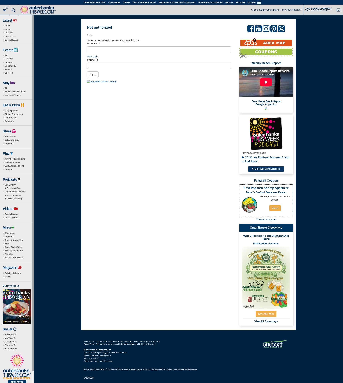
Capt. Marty (10, 36)
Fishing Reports (12, 162)
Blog (7, 244)
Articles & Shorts (13, 273)
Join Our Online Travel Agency (97, 355)
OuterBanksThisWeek (15, 192)
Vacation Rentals (13, 95)
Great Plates (10, 117)
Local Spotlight (12, 218)
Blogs (7, 29)
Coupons (9, 121)
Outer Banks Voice (13, 247)
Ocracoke (240, 2)
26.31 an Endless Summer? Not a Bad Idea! (265, 159)
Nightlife (9, 62)
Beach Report (11, 40)
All (6, 55)
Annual (8, 69)
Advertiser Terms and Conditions (98, 361)
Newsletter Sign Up (14, 251)
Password (93, 59)
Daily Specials (11, 110)
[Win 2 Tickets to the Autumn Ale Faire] (266, 276)
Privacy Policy (153, 341)
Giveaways (10, 233)
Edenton (9, 73)
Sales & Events (12, 140)
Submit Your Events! (14, 258)
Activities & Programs (15, 159)
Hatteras (229, 2)
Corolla (126, 2)
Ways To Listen (14, 195)
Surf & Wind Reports (14, 166)
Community (10, 66)
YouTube (9, 338)
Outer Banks (114, 2)
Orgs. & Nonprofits (14, 240)
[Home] (38, 9)
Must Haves (10, 136)
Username (93, 43)
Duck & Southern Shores (144, 2)
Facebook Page (14, 188)
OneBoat (102, 369)
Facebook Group (15, 199)
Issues (8, 276)
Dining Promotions (14, 114)
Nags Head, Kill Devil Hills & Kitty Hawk (177, 2)
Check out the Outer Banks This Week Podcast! (276, 9)
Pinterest (9, 345)
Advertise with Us (91, 358)
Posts (7, 26)
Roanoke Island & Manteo (210, 2)
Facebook (10, 334)
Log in (92, 74)
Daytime (9, 59)
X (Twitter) (10, 349)
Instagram (10, 341)
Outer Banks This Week (95, 2)
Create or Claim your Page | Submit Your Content (105, 353)
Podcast (9, 33)
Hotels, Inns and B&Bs (15, 92)
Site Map (9, 254)
